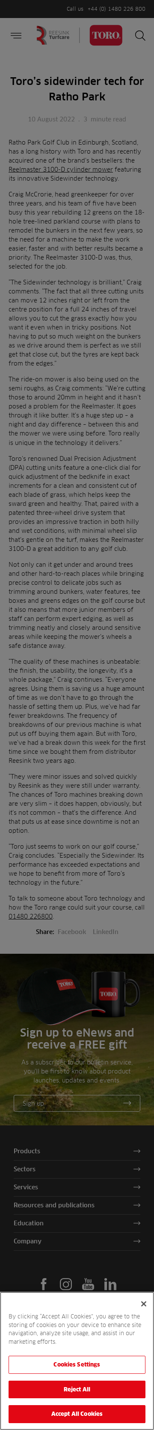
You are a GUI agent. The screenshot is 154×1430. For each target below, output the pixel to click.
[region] (77, 1361)
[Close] (143, 1303)
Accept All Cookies (77, 1413)
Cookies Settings (76, 1364)
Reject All (77, 1389)
